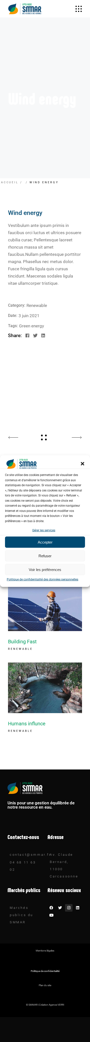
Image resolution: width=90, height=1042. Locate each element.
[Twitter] (60, 908)
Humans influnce (27, 724)
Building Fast (22, 642)
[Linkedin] (77, 908)
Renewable (36, 305)
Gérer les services (43, 530)
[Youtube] (51, 915)
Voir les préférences (45, 569)
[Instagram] (68, 908)
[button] (82, 463)
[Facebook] (51, 908)
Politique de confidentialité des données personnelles (42, 579)
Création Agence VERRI (51, 1004)
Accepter (45, 542)
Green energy (31, 325)
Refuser (45, 556)
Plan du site (45, 985)
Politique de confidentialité (45, 971)
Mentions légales (45, 950)
